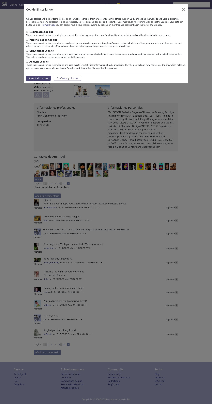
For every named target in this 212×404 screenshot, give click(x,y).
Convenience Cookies (41, 50)
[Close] (183, 9)
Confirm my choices (67, 78)
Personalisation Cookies (43, 39)
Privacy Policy (48, 24)
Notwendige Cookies (41, 31)
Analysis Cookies (39, 61)
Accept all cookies (38, 78)
